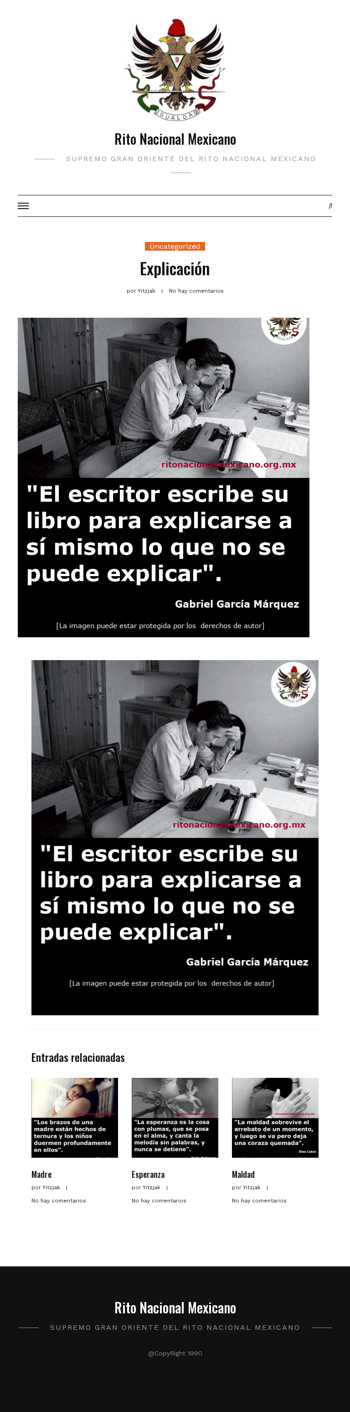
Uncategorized (175, 246)
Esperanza (148, 1174)
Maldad (243, 1174)
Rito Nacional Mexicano (175, 138)
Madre (41, 1174)
